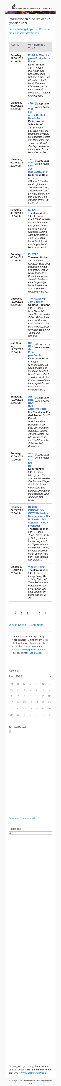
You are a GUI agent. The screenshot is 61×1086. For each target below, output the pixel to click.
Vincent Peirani (37, 567)
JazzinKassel (35, 652)
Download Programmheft (22, 817)
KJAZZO (33, 210)
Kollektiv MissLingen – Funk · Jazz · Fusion (39, 58)
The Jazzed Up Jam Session (37, 300)
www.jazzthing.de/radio (33, 1072)
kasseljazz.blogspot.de (24, 649)
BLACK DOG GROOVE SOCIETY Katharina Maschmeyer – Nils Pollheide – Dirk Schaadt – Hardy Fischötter (39, 516)
